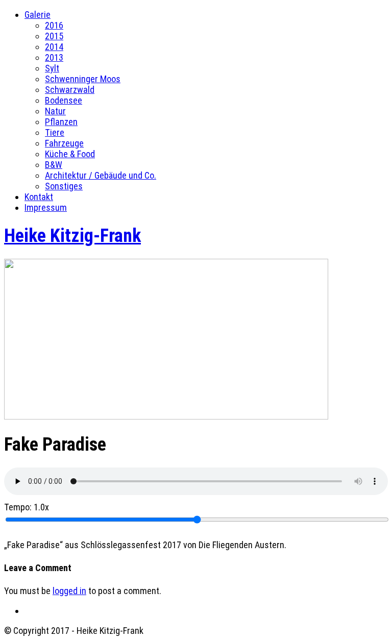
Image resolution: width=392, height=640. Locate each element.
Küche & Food (70, 154)
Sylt (52, 68)
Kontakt (38, 196)
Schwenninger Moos (82, 78)
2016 (54, 25)
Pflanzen (61, 121)
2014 (54, 46)
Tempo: (26, 507)
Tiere (54, 132)
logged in (69, 590)
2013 (54, 57)
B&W (53, 164)
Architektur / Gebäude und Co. (100, 175)
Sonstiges (64, 186)
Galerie (37, 14)
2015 (54, 36)
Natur (55, 111)
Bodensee (63, 100)
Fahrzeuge (64, 143)
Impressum (45, 207)
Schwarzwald (69, 89)
